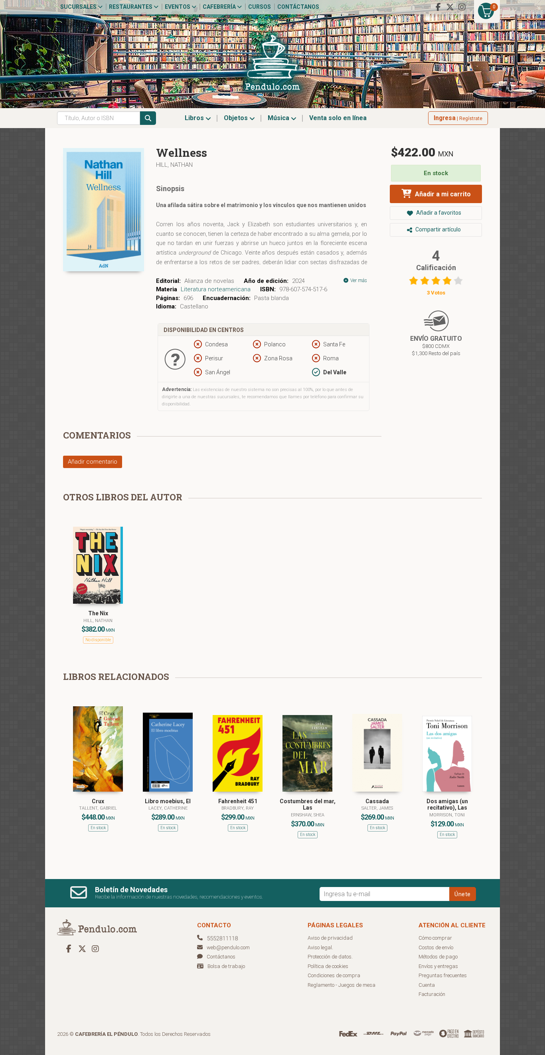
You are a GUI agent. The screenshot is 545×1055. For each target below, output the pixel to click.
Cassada (377, 801)
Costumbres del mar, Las (308, 804)
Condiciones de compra (334, 975)
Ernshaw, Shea (307, 815)
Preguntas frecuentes (443, 975)
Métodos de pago (438, 957)
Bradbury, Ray (237, 808)
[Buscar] (148, 118)
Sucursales (79, 7)
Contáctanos (298, 7)
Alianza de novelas (209, 280)
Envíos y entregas (438, 966)
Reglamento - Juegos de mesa (341, 985)
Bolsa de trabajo (226, 966)
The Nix (98, 613)
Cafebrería (220, 7)
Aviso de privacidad (330, 938)
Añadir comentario (92, 461)
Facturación (432, 994)
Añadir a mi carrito (442, 194)
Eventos (178, 7)
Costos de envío (436, 947)
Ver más (358, 280)
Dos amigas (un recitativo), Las (447, 804)
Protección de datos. (330, 957)
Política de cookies (328, 966)
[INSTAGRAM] (462, 7)
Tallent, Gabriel (98, 808)
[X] (450, 7)
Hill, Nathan (174, 164)
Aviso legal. (320, 947)
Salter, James (377, 808)
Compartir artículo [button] (437, 229)
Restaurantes (131, 7)
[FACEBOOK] (438, 7)
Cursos (259, 7)
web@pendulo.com (228, 947)
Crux (98, 801)
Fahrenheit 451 (237, 801)
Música (279, 118)
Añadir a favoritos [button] (438, 212)
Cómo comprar (435, 938)
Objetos (236, 118)
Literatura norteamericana (216, 289)
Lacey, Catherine (168, 808)
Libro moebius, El (168, 801)
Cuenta (427, 985)
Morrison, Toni (447, 815)
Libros (195, 118)
